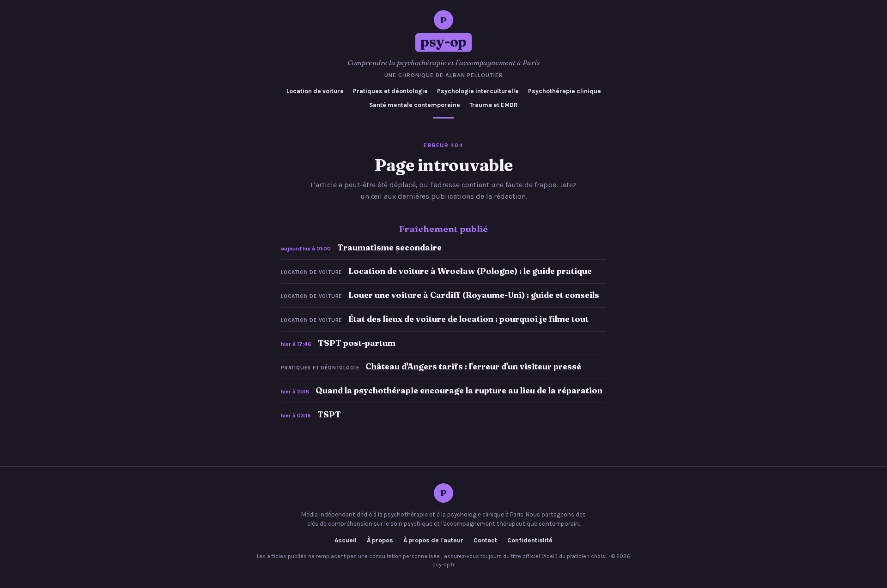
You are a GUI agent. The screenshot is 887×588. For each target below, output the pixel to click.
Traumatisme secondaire (389, 247)
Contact (485, 540)
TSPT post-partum (356, 343)
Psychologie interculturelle (478, 91)
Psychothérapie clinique (564, 91)
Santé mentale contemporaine (414, 104)
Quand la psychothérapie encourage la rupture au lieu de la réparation (459, 390)
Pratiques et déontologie (390, 91)
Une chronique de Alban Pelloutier (443, 75)
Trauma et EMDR (493, 104)
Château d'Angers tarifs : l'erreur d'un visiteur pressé (473, 366)
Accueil (345, 540)
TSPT (329, 414)
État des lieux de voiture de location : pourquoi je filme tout (468, 319)
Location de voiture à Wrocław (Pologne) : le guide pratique (470, 271)
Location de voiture (315, 91)
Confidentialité (530, 540)
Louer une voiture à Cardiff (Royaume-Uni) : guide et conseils (473, 295)
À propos (380, 540)
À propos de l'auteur (433, 540)
